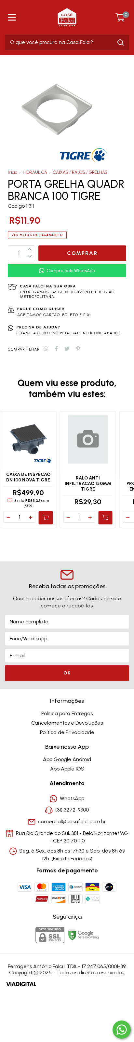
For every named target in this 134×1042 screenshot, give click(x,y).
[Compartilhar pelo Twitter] (67, 348)
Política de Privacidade (67, 732)
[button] (67, 271)
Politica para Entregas (67, 713)
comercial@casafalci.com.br (72, 821)
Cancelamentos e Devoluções (67, 723)
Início (12, 172)
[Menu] (13, 17)
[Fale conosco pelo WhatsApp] (122, 1030)
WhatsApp (72, 798)
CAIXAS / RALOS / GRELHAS (80, 172)
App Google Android (67, 759)
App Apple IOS (67, 769)
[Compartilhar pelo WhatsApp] (46, 348)
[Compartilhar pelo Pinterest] (78, 348)
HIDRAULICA (35, 172)
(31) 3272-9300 (72, 810)
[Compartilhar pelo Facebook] (56, 348)
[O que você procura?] (121, 42)
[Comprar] (46, 517)
